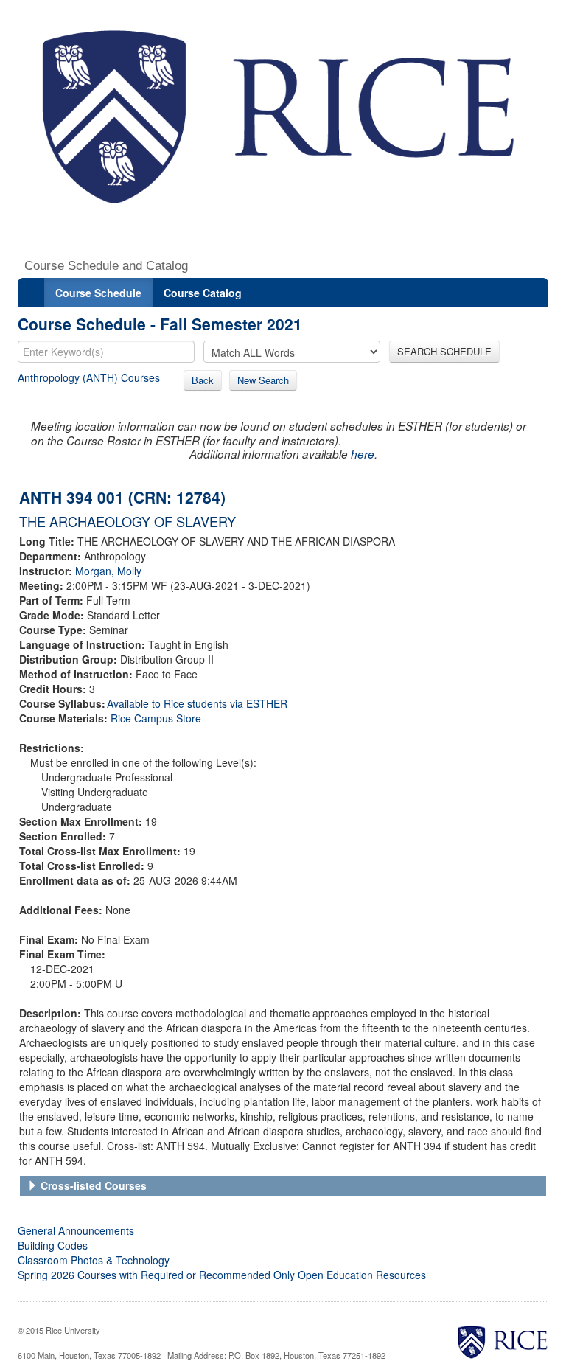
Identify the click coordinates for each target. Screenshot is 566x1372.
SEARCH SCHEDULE (444, 351)
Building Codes (53, 1245)
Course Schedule (98, 292)
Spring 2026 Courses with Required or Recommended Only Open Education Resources (222, 1274)
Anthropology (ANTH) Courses (89, 377)
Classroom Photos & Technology (94, 1260)
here (362, 454)
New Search (263, 380)
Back (203, 380)
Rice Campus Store (156, 718)
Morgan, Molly (108, 570)
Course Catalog (203, 292)
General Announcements (76, 1230)
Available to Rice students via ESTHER (197, 703)
